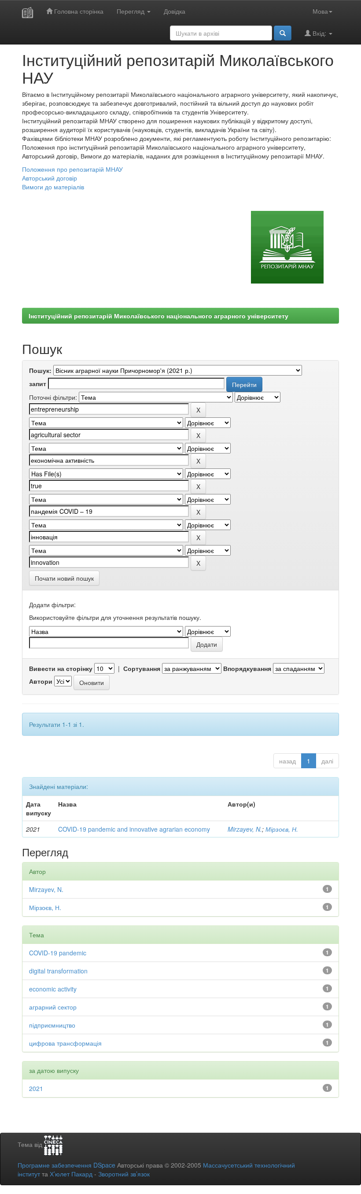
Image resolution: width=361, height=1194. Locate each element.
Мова (320, 11)
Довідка (174, 11)
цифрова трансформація (65, 1043)
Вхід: (319, 33)
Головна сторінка (77, 11)
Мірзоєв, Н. (281, 829)
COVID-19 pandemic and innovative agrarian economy (134, 829)
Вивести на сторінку (60, 668)
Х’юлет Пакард (71, 1173)
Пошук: (40, 370)
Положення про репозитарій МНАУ (72, 169)
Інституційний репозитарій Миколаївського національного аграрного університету (158, 315)
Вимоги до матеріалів (53, 186)
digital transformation (58, 970)
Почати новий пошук (64, 578)
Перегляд (131, 11)
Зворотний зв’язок (124, 1173)
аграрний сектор (53, 1006)
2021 (36, 1088)
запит (37, 383)
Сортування (141, 668)
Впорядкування (247, 668)
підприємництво (52, 1025)
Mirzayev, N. (245, 829)
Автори (40, 681)
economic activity (53, 988)
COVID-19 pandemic (57, 952)
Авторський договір (49, 177)
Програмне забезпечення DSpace (66, 1165)
